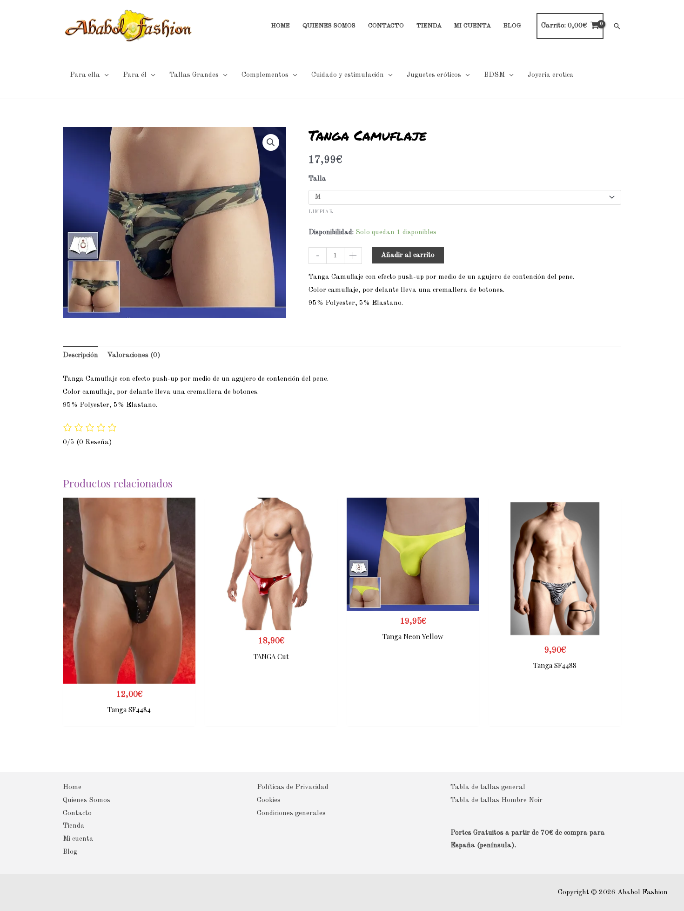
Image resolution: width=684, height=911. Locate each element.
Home (72, 787)
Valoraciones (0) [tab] (134, 355)
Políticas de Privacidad (293, 787)
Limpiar (320, 212)
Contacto (77, 813)
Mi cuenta (78, 839)
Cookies (269, 800)
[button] (617, 26)
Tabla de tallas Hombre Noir (496, 800)
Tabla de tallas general (487, 787)
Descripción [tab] (80, 355)
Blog (70, 852)
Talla (317, 178)
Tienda (74, 826)
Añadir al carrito (408, 255)
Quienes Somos (86, 800)
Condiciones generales (291, 813)
